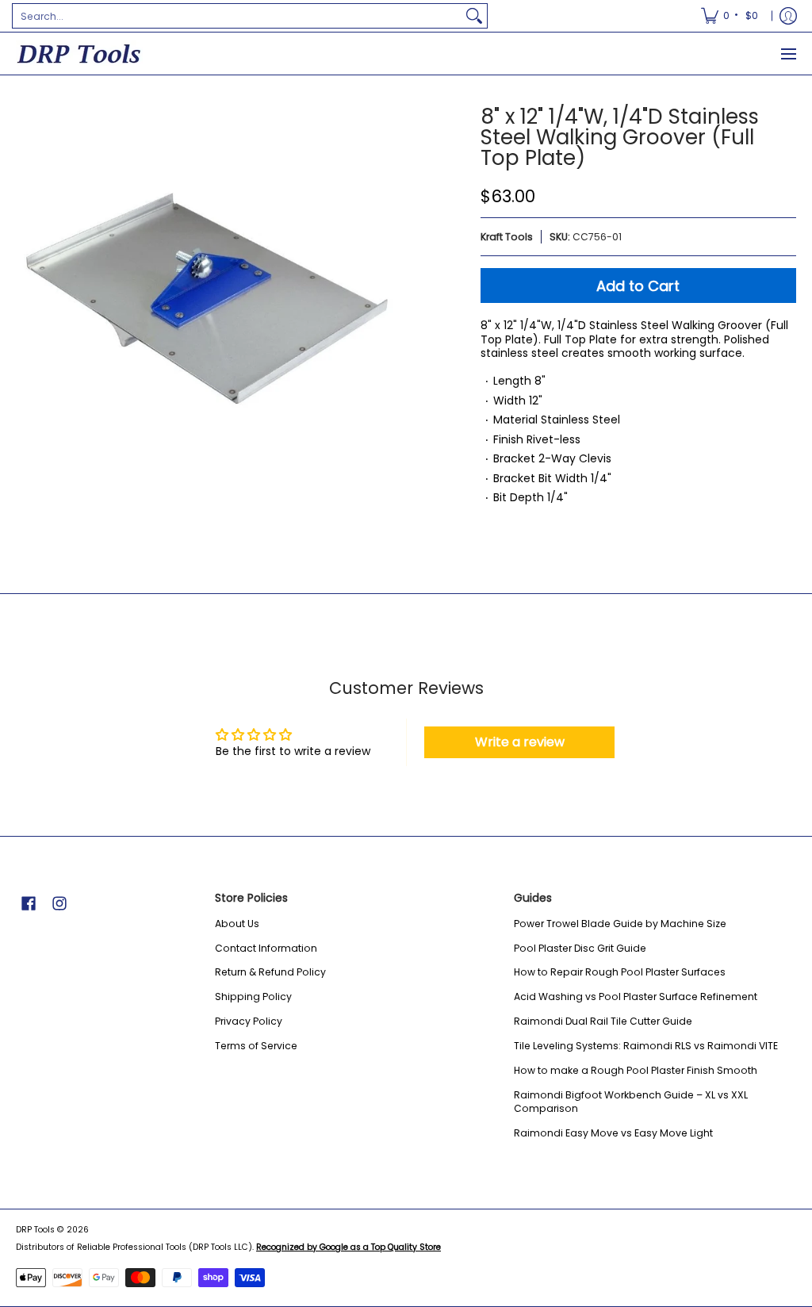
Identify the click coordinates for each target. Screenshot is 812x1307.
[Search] (474, 16)
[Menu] (787, 54)
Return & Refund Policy (270, 972)
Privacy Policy (248, 1021)
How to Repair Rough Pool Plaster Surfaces (620, 972)
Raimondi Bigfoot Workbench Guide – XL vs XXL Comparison (631, 1102)
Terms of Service (256, 1045)
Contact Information (266, 948)
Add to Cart (638, 286)
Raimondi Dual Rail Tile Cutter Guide (603, 1021)
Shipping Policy (253, 996)
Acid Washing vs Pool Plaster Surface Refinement (635, 996)
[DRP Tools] (79, 54)
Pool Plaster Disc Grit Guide (580, 948)
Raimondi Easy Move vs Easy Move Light (613, 1133)
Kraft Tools (507, 236)
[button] (28, 903)
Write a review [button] (520, 742)
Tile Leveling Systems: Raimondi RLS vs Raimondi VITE (646, 1045)
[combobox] (237, 16)
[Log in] (788, 16)
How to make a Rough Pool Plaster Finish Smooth (635, 1070)
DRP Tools (35, 1230)
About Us (237, 923)
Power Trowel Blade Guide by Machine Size (620, 923)
